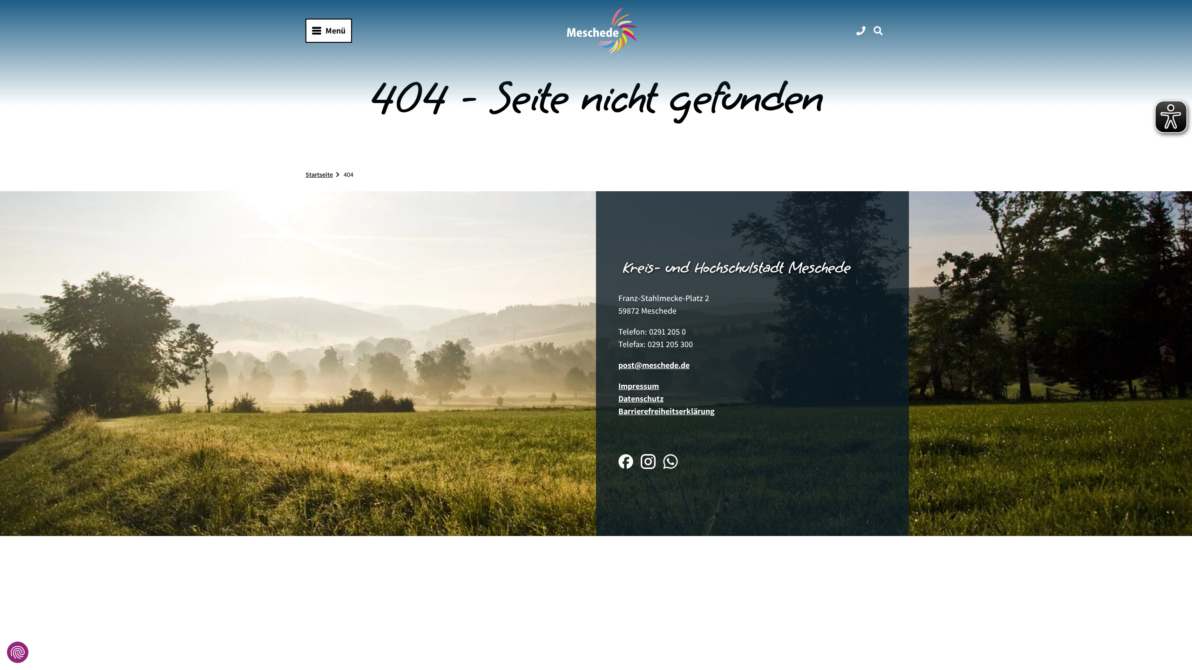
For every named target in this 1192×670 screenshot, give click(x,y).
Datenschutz (641, 398)
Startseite (319, 174)
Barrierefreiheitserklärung (666, 411)
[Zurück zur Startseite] (602, 30)
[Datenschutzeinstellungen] (17, 652)
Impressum (638, 386)
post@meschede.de (654, 365)
